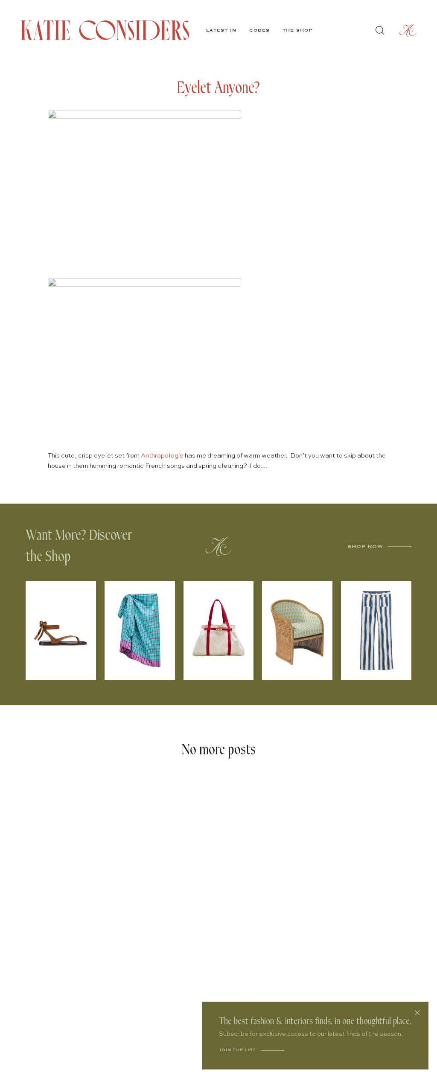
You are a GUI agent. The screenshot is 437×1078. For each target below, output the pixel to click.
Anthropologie (162, 455)
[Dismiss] (417, 1013)
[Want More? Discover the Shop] (218, 546)
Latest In (221, 30)
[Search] (380, 30)
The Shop (297, 30)
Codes (259, 30)
